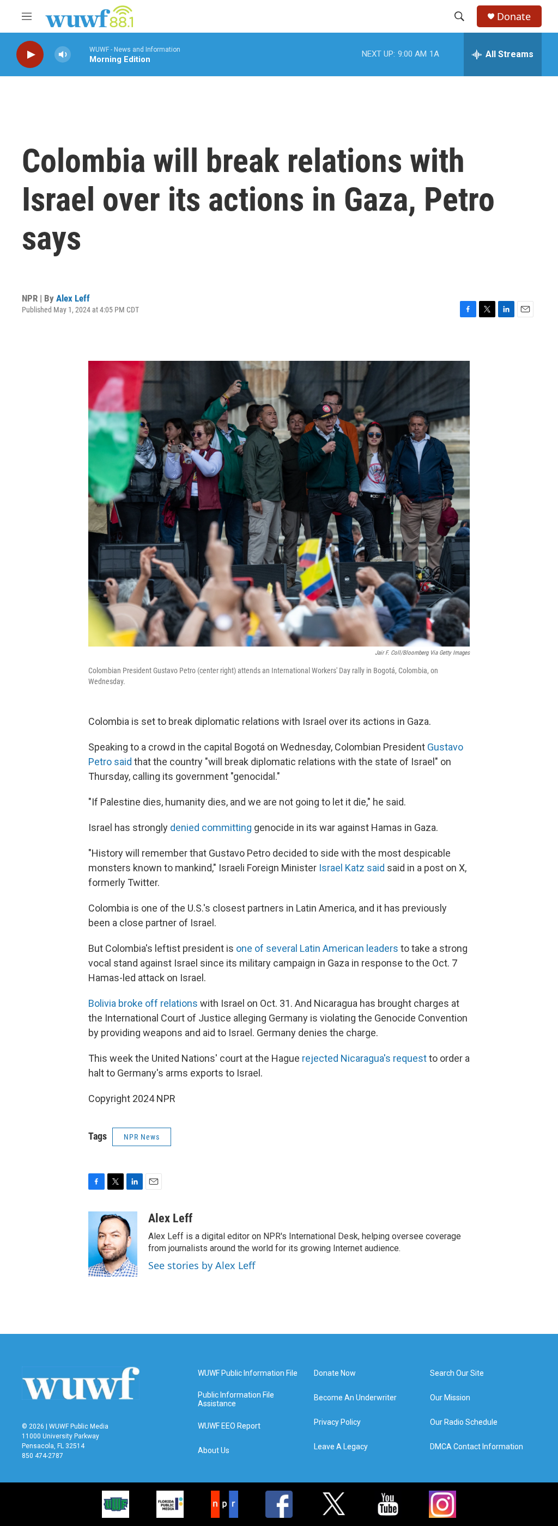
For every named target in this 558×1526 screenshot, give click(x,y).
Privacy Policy (337, 1422)
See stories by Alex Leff (201, 1265)
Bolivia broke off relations (143, 1003)
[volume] (62, 54)
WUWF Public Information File (248, 1373)
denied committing (211, 827)
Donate (514, 16)
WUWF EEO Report (229, 1426)
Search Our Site (457, 1373)
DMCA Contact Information (476, 1447)
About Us (213, 1451)
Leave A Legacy (341, 1447)
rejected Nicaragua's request (364, 1058)
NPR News (142, 1137)
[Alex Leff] (112, 1244)
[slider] (80, 54)
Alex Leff (73, 298)
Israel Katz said (353, 867)
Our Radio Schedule (464, 1422)
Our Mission (450, 1398)
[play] (30, 54)
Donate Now (335, 1373)
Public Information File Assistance (236, 1399)
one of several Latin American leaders (317, 948)
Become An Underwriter (355, 1398)
